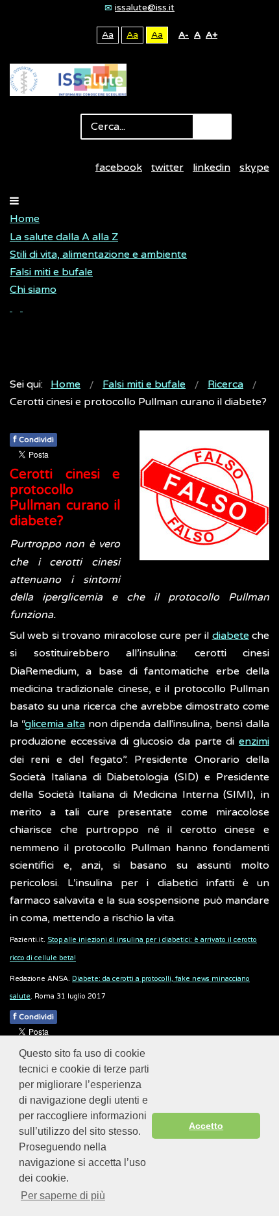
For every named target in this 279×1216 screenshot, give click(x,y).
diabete (230, 635)
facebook (118, 167)
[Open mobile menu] (14, 201)
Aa (108, 34)
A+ (211, 34)
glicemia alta (55, 723)
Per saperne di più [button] (63, 1195)
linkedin (211, 167)
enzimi (254, 741)
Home (25, 218)
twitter (167, 167)
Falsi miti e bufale (51, 272)
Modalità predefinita (63, 34)
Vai (212, 127)
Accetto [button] (206, 1126)
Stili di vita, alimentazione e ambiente (98, 254)
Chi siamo (33, 289)
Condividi (33, 439)
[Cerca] (16, 307)
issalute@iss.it (145, 7)
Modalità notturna (84, 34)
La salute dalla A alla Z (64, 236)
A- (183, 34)
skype (254, 167)
